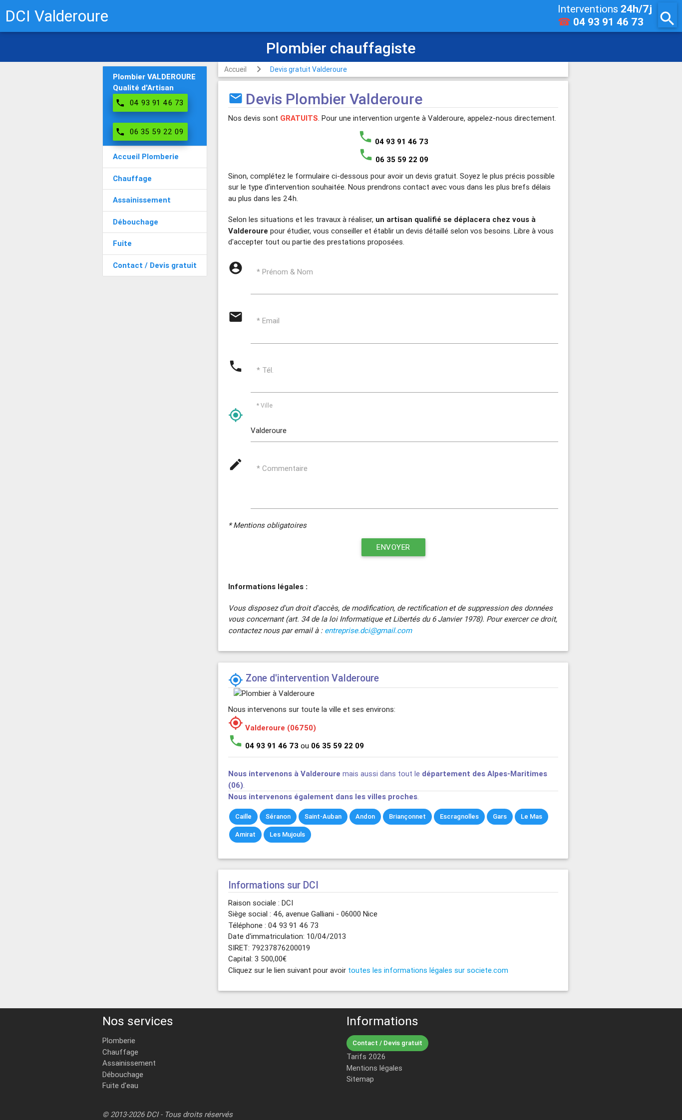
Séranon (278, 816)
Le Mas (531, 816)
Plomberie (118, 1040)
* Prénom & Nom (285, 271)
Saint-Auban (323, 816)
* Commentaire (282, 468)
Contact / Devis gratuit (387, 1043)
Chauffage (120, 1052)
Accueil (235, 69)
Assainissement (129, 1063)
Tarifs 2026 (365, 1056)
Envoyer (393, 547)
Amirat (245, 834)
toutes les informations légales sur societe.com (428, 970)
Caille (243, 816)
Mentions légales (374, 1068)
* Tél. (265, 370)
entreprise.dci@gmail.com (368, 630)
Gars (500, 816)
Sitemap (360, 1079)
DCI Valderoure (56, 15)
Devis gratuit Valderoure (308, 69)
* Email (268, 320)
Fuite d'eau (120, 1085)
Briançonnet (407, 816)
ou (332, 745)
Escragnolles (459, 816)
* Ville (265, 405)
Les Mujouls (287, 834)
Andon (365, 816)
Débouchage (122, 1074)
